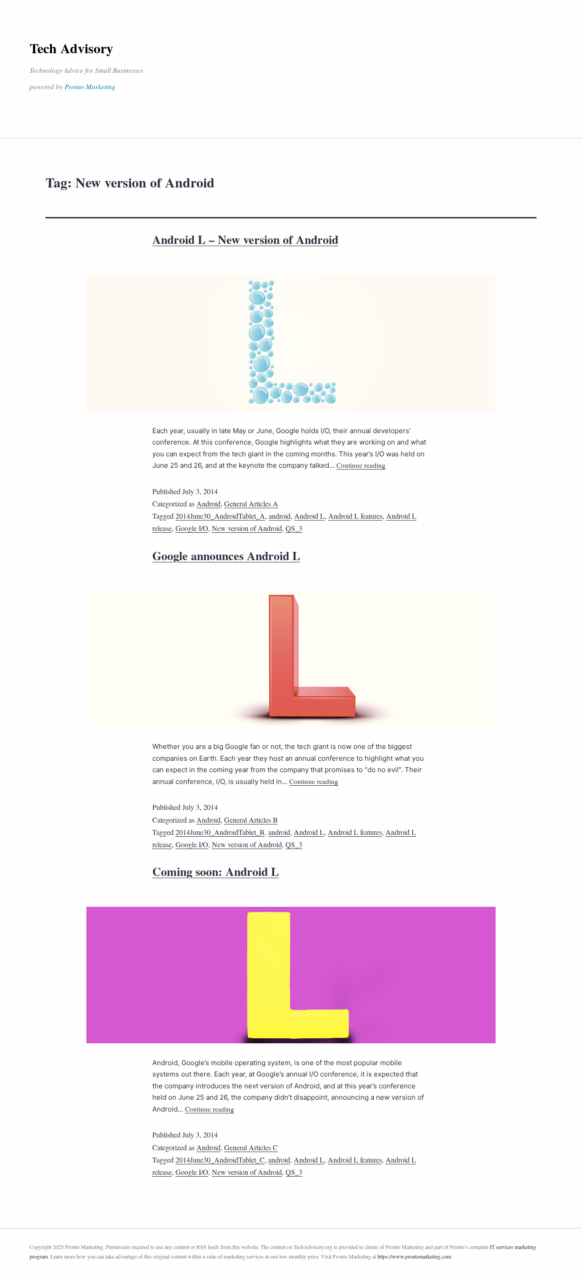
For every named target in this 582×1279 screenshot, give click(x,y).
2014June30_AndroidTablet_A (220, 516)
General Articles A (251, 503)
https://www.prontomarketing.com (414, 1256)
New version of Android (247, 528)
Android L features (355, 516)
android (280, 516)
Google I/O (192, 528)
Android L (309, 516)
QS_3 (294, 528)
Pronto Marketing (90, 86)
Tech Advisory (71, 48)
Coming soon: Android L (215, 871)
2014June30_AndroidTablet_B (220, 832)
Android (208, 503)
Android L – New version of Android (245, 239)
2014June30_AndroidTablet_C (220, 1159)
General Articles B (251, 819)
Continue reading (361, 465)
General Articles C (251, 1147)
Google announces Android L (226, 555)
